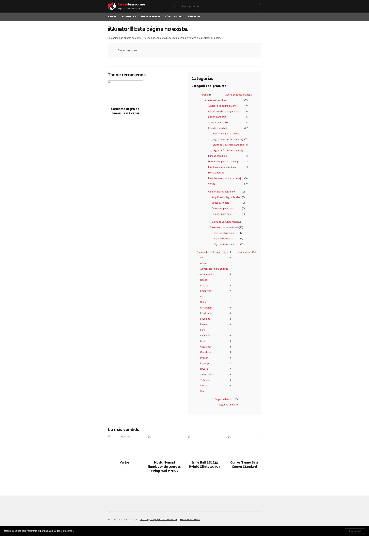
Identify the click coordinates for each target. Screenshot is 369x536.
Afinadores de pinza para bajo (224, 111)
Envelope (205, 318)
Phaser (204, 357)
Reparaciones (245, 252)
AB (201, 257)
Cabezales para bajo (223, 208)
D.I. (202, 296)
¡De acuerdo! (354, 531)
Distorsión (206, 307)
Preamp (204, 363)
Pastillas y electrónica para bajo (225, 178)
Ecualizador (206, 313)
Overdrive (205, 352)
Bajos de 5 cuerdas (223, 238)
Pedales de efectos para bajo (211, 252)
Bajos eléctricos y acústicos (224, 227)
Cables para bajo (217, 116)
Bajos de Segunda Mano (225, 221)
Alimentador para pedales (214, 268)
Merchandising (216, 172)
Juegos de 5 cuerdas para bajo (228, 144)
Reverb (204, 368)
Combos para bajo (221, 214)
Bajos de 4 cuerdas (223, 233)
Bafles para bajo (220, 202)
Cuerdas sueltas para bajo (226, 133)
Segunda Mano (223, 399)
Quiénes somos (150, 17)
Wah (202, 391)
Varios (211, 183)
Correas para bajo (218, 122)
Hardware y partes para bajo (223, 161)
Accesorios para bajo (215, 100)
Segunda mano (227, 404)
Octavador (205, 346)
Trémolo (205, 380)
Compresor (206, 290)
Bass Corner (131, 4)
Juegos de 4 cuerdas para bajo (228, 139)
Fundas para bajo (217, 155)
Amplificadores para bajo (221, 191)
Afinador (204, 263)
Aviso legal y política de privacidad (158, 519)
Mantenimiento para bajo (222, 167)
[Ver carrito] (258, 15)
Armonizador (207, 274)
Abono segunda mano (237, 94)
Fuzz (202, 330)
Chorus (204, 285)
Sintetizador (206, 374)
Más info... (68, 531)
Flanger (204, 324)
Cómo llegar (173, 17)
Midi (202, 341)
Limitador (205, 335)
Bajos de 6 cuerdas (223, 244)
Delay (203, 302)
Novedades (129, 17)
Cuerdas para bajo (218, 128)
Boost (203, 279)
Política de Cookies (190, 519)
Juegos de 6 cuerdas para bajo (228, 150)
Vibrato (204, 385)
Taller (112, 17)
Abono (204, 94)
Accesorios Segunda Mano (222, 105)
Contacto (193, 17)
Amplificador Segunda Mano (227, 197)
